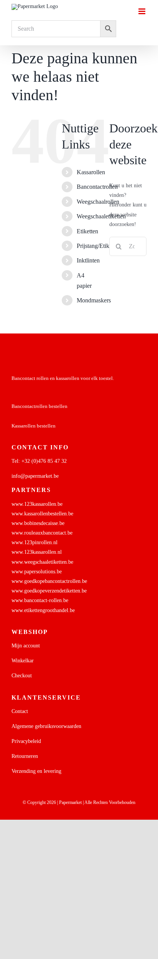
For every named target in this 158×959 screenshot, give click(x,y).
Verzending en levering (36, 771)
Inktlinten (88, 260)
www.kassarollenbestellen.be (42, 514)
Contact (20, 711)
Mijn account (26, 646)
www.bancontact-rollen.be (40, 600)
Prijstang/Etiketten (99, 246)
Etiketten (87, 231)
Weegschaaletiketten (101, 216)
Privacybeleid (26, 741)
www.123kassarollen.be (37, 504)
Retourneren (25, 756)
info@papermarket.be (35, 476)
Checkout (22, 675)
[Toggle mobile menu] (142, 11)
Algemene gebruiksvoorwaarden (46, 726)
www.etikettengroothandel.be (43, 610)
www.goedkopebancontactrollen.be (49, 581)
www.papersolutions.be (37, 571)
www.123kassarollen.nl (37, 552)
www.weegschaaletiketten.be (42, 562)
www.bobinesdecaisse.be (38, 523)
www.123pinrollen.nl (35, 542)
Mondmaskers (94, 300)
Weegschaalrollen (98, 201)
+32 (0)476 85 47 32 (44, 461)
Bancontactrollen (97, 186)
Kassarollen (91, 172)
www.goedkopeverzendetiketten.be (49, 591)
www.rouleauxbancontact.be (42, 533)
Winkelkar (23, 661)
